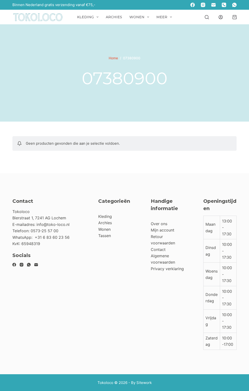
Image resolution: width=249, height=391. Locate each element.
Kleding (85, 17)
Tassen (104, 235)
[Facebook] (192, 5)
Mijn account (162, 230)
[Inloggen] (221, 17)
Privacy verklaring (167, 268)
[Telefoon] (224, 5)
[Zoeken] (207, 17)
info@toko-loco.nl (53, 224)
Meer (161, 17)
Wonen (136, 17)
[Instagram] (203, 5)
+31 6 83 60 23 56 (52, 237)
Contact (158, 249)
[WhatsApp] (234, 5)
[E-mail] (213, 5)
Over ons (159, 223)
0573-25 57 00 (44, 230)
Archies (114, 17)
